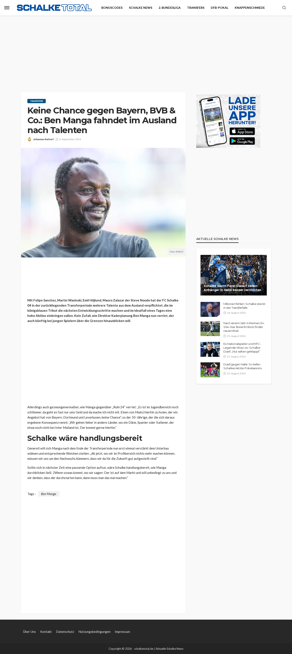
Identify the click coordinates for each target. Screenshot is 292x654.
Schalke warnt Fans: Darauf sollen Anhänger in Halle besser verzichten (232, 288)
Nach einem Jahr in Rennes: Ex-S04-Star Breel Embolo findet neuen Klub (244, 326)
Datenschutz (65, 631)
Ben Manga (48, 494)
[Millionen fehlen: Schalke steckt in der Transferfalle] (210, 309)
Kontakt (46, 631)
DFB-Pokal (219, 7)
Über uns (29, 631)
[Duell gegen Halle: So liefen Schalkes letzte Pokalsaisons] (210, 369)
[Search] (284, 8)
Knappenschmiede (250, 7)
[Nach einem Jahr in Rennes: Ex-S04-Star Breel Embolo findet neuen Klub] (210, 328)
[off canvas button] (6, 7)
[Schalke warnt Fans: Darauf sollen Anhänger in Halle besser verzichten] (234, 275)
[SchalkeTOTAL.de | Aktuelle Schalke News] (54, 7)
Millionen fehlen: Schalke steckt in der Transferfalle (244, 305)
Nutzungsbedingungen (94, 631)
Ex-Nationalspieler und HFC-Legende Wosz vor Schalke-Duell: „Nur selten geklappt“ (242, 347)
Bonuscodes (111, 7)
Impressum (122, 631)
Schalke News (140, 7)
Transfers (195, 7)
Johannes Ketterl (43, 139)
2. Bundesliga (170, 7)
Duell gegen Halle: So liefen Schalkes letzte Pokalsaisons (242, 366)
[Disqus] (103, 550)
